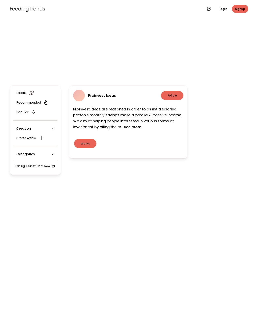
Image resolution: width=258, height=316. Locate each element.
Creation (23, 128)
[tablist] (128, 143)
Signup (240, 9)
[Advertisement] (129, 51)
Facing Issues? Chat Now (33, 166)
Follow (172, 96)
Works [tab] (85, 143)
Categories (25, 154)
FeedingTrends (27, 9)
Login (223, 9)
